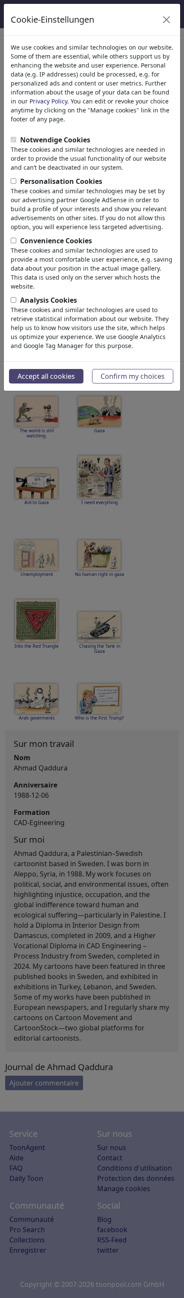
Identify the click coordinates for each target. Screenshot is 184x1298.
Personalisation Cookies (61, 181)
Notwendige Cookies (55, 140)
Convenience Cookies (56, 240)
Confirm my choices (133, 376)
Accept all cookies (46, 376)
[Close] (166, 20)
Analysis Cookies (48, 300)
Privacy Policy (48, 101)
